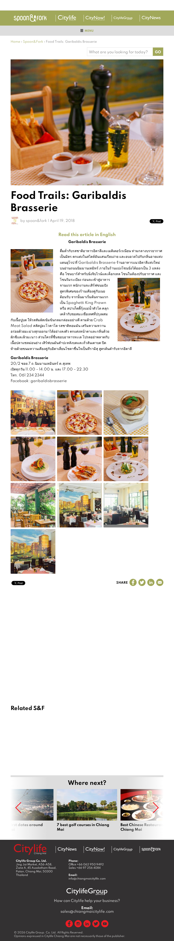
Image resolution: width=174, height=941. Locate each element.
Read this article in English (87, 234)
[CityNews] (151, 18)
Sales (85, 868)
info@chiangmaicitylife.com (87, 878)
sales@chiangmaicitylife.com (87, 909)
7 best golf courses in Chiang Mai (87, 812)
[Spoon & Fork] (30, 18)
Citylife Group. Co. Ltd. (41, 932)
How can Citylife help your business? (87, 900)
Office (86, 864)
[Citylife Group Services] (123, 18)
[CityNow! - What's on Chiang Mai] (95, 18)
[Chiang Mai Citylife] (67, 18)
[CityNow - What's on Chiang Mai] (95, 849)
